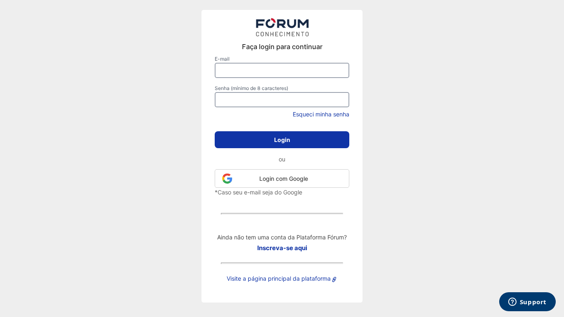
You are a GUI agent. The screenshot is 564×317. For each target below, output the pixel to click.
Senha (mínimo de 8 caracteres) (251, 88)
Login (282, 139)
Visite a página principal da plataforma (279, 278)
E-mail (222, 59)
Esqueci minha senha (321, 114)
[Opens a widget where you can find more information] (527, 302)
